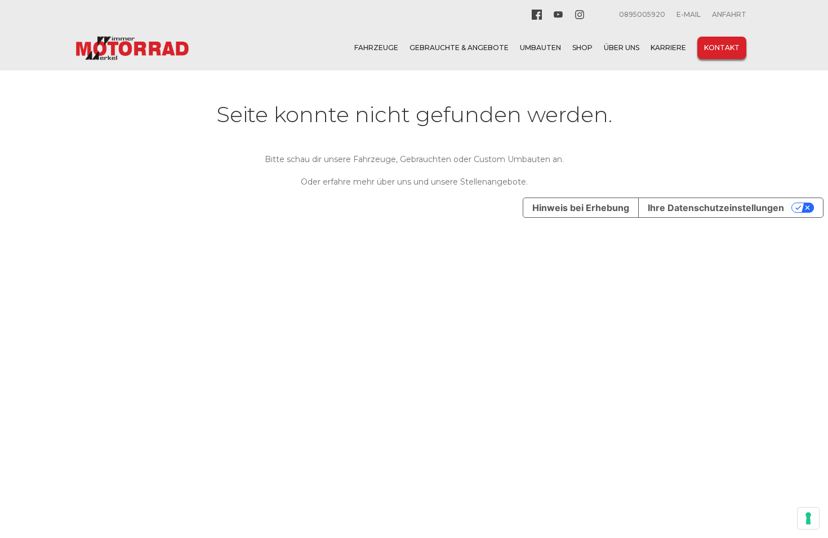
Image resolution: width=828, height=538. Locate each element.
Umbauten (540, 47)
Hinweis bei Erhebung (580, 207)
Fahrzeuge (376, 47)
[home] (132, 48)
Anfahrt (729, 14)
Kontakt (722, 47)
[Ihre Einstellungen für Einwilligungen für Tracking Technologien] (808, 518)
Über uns (621, 47)
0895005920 (642, 14)
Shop (582, 47)
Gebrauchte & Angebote (459, 47)
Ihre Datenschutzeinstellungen (716, 207)
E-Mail (688, 14)
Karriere (668, 47)
